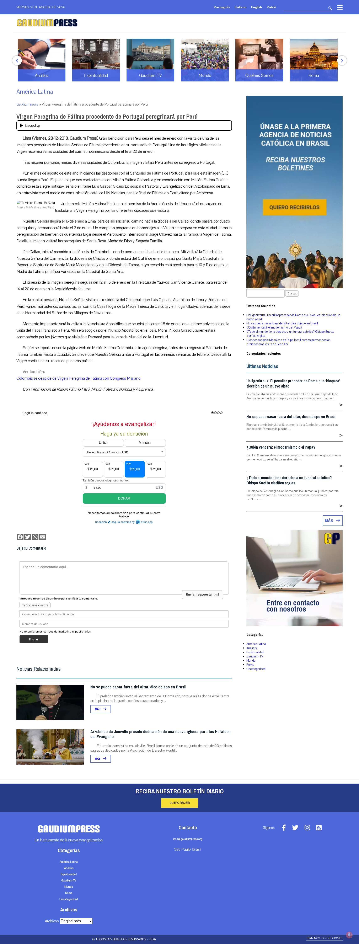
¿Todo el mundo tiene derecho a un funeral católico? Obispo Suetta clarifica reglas (289, 480)
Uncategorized (256, 669)
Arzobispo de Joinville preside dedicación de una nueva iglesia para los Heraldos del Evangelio (160, 734)
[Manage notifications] (349, 935)
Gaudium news (27, 104)
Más (98, 709)
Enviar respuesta (199, 594)
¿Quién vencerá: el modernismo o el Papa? (274, 327)
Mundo (251, 660)
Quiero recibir (180, 803)
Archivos (52, 921)
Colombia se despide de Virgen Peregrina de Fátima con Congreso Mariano (78, 378)
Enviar (33, 639)
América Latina (34, 92)
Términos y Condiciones (324, 938)
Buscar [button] (292, 293)
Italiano (240, 7)
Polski (271, 7)
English (256, 7)
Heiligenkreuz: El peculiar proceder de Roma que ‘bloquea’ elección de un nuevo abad (293, 383)
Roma (250, 665)
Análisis (251, 648)
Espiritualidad (255, 652)
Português (222, 7)
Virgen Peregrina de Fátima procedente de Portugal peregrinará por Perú (107, 116)
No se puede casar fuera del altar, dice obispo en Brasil (138, 687)
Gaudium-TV (254, 656)
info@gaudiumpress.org (187, 839)
